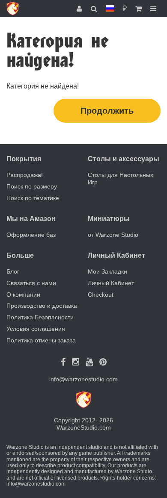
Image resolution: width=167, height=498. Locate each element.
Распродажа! (24, 174)
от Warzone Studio (113, 234)
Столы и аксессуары (123, 158)
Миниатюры (109, 218)
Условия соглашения (35, 328)
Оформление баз (31, 234)
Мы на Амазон (31, 218)
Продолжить (107, 110)
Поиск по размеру (31, 186)
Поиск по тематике (32, 197)
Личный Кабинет (111, 283)
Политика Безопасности (40, 317)
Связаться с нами (31, 283)
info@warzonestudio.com (83, 379)
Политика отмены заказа (41, 340)
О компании (23, 294)
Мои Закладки (107, 271)
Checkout (100, 294)
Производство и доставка (41, 305)
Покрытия (23, 158)
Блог (12, 271)
